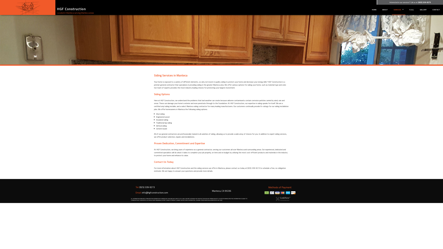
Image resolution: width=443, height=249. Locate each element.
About (385, 10)
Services (397, 10)
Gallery (423, 10)
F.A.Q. (411, 10)
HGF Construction (71, 9)
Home (374, 10)
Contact (436, 10)
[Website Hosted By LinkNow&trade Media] (283, 198)
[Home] (27, 7)
